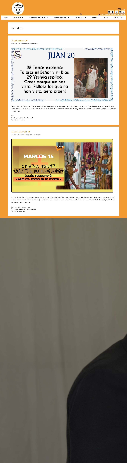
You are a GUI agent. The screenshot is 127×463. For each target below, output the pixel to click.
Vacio (31, 118)
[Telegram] (112, 11)
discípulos (16, 118)
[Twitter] (123, 11)
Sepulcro (26, 118)
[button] (18, 17)
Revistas (95, 17)
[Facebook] (120, 11)
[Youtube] (109, 11)
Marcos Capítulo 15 (20, 131)
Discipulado (79, 17)
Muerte (24, 209)
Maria (22, 118)
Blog (106, 17)
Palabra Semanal (60, 17)
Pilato (29, 209)
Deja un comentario (19, 120)
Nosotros (17, 17)
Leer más (16, 111)
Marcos (29, 207)
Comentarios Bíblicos (37, 17)
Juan (15, 116)
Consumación (18, 209)
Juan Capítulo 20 (19, 40)
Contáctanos (118, 17)
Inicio (6, 17)
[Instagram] (116, 11)
